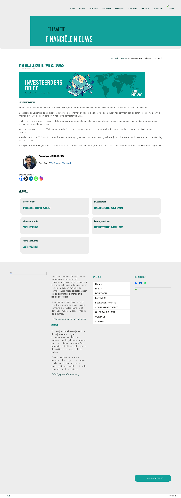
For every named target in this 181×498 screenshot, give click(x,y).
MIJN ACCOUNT (154, 478)
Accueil (114, 58)
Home (98, 283)
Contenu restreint (106, 307)
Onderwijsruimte (105, 311)
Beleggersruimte (105, 302)
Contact (100, 316)
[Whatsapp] (36, 178)
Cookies (99, 321)
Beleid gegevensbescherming (65, 374)
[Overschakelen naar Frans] (170, 8)
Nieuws (123, 58)
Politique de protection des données (68, 318)
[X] (26, 178)
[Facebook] (21, 178)
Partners (100, 297)
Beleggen (101, 293)
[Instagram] (41, 178)
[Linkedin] (31, 178)
